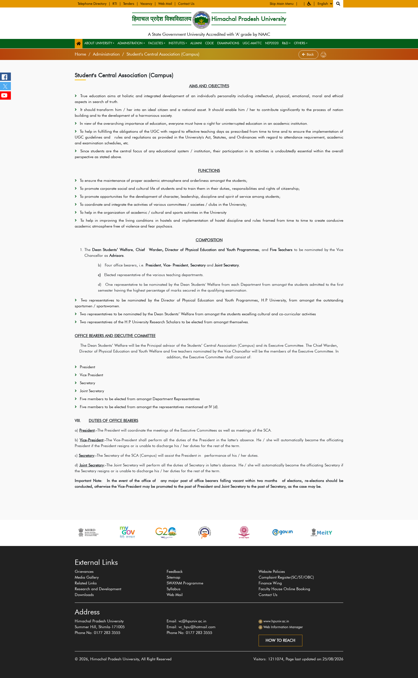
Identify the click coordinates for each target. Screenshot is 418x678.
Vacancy (146, 4)
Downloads (84, 594)
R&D (285, 43)
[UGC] (243, 532)
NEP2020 (272, 43)
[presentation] (72, 548)
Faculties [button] (155, 43)
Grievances (84, 571)
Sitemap (173, 577)
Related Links (86, 583)
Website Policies (272, 571)
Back (311, 54)
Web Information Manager (283, 627)
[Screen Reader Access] (300, 4)
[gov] (282, 532)
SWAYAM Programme (185, 583)
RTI (114, 4)
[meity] (321, 532)
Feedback (175, 571)
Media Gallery (87, 577)
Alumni (196, 43)
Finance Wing (270, 583)
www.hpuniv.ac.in (276, 621)
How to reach (280, 640)
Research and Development (98, 589)
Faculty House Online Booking (284, 589)
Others (299, 43)
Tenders (128, 4)
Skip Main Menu (282, 4)
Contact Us (186, 4)
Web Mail (165, 4)
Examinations (228, 43)
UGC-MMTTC (252, 43)
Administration (130, 43)
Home (80, 54)
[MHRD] (88, 532)
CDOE (209, 43)
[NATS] (204, 532)
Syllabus (173, 589)
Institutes (177, 43)
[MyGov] (127, 532)
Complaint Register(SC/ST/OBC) (286, 577)
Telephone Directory (92, 4)
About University (98, 43)
